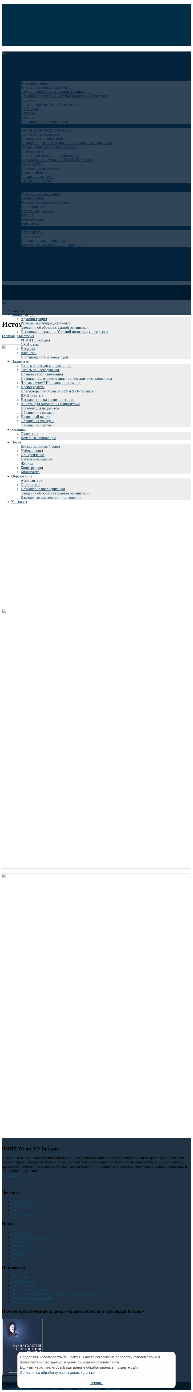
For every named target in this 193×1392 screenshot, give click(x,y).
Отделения (29, 434)
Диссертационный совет (40, 446)
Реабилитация (22, 1215)
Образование (21, 476)
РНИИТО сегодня (35, 340)
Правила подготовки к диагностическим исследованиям (66, 378)
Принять (96, 1383)
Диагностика (21, 1206)
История (27, 336)
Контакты (19, 502)
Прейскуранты (32, 387)
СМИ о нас (30, 344)
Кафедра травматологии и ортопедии (51, 497)
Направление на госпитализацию (48, 400)
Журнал (27, 463)
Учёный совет (32, 451)
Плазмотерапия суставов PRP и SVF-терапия (57, 391)
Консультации (22, 1202)
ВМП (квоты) (32, 395)
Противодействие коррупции (44, 357)
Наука (16, 442)
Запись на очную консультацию (46, 366)
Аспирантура (31, 480)
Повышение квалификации (43, 489)
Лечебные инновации (38, 438)
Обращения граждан (37, 412)
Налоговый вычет (35, 417)
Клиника (18, 429)
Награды (28, 349)
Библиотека (30, 472)
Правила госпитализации (31, 1298)
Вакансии (28, 353)
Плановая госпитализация (42, 374)
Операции (19, 1210)
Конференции (32, 468)
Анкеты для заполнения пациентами (50, 404)
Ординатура (30, 485)
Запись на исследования (40, 370)
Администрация (34, 319)
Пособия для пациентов (40, 408)
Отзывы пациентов (36, 425)
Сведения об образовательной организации (56, 327)
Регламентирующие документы (46, 323)
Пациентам (20, 361)
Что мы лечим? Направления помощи (51, 383)
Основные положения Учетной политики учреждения (64, 332)
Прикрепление (32, 455)
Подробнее (11, 1175)
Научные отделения (36, 459)
